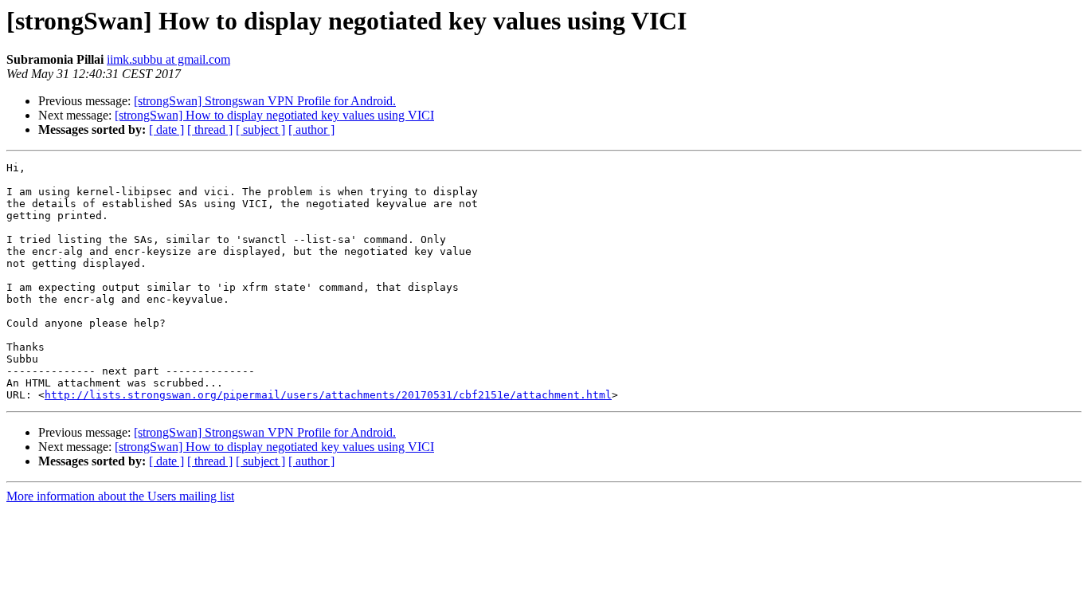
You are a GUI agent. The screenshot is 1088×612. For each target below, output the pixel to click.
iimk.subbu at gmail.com (168, 59)
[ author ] (311, 129)
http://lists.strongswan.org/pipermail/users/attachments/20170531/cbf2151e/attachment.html (328, 395)
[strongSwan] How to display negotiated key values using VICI (274, 115)
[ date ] (166, 129)
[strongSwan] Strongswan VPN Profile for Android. (265, 101)
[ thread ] (210, 129)
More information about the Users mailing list (120, 496)
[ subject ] (260, 129)
